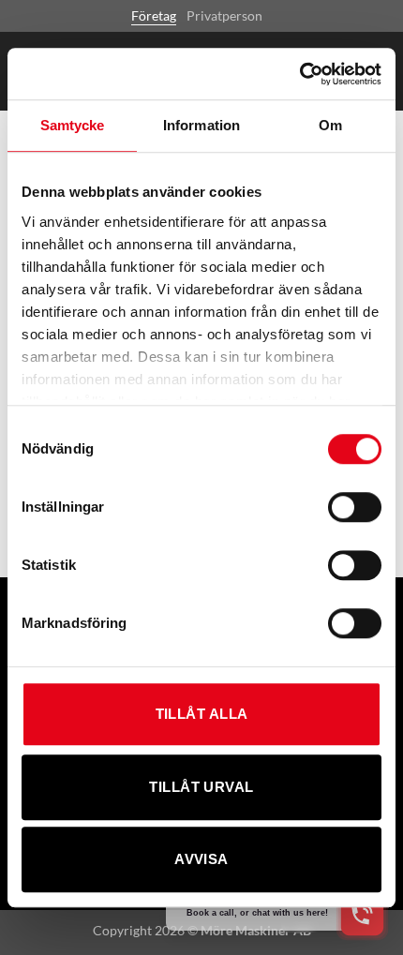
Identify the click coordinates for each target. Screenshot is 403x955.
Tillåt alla (202, 714)
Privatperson (224, 15)
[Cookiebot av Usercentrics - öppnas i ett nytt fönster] (299, 74)
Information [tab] (201, 125)
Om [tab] (330, 125)
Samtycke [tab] (72, 125)
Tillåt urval (201, 787)
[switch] (354, 507)
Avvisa (201, 859)
